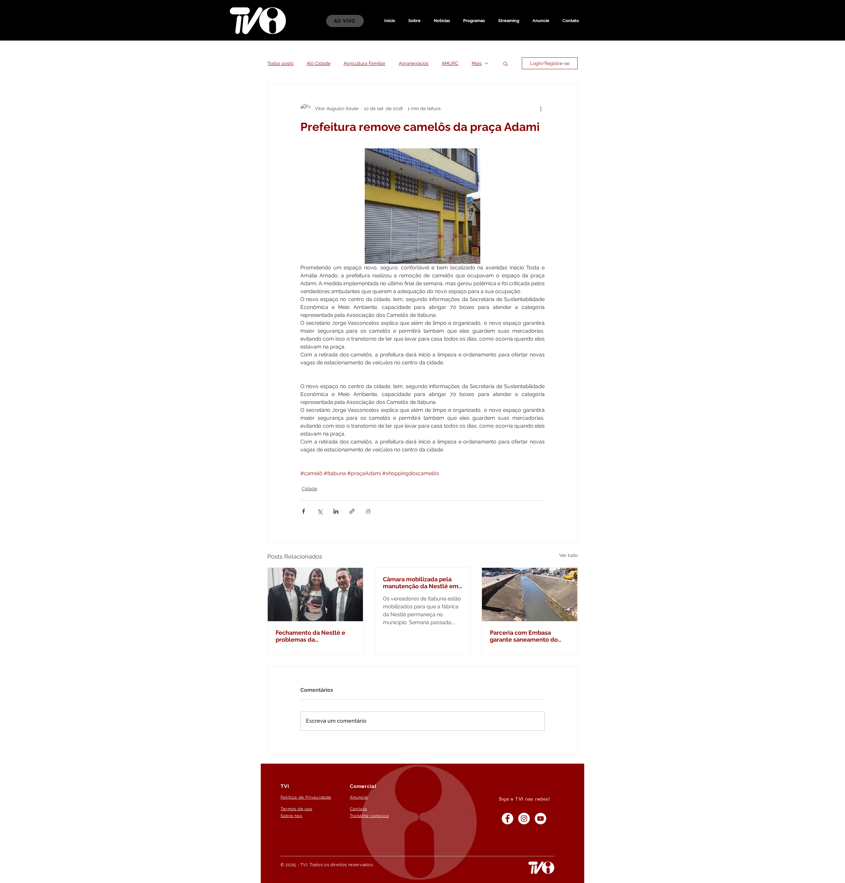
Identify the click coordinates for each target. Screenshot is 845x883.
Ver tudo (568, 555)
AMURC (450, 63)
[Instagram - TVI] (524, 818)
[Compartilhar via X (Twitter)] (320, 511)
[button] (474, 20)
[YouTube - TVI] (540, 818)
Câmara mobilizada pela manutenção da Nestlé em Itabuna (420, 583)
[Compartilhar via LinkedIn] (336, 511)
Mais (477, 63)
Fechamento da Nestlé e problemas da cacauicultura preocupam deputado (312, 636)
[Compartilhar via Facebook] (303, 511)
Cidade (309, 488)
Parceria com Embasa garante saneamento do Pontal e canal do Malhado (527, 636)
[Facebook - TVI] (507, 818)
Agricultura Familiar (365, 63)
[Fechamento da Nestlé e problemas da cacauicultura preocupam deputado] (315, 594)
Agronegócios (413, 63)
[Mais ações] (541, 108)
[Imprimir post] (368, 511)
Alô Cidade (318, 63)
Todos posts (280, 63)
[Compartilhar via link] (352, 511)
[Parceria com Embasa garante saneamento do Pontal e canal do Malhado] (529, 594)
